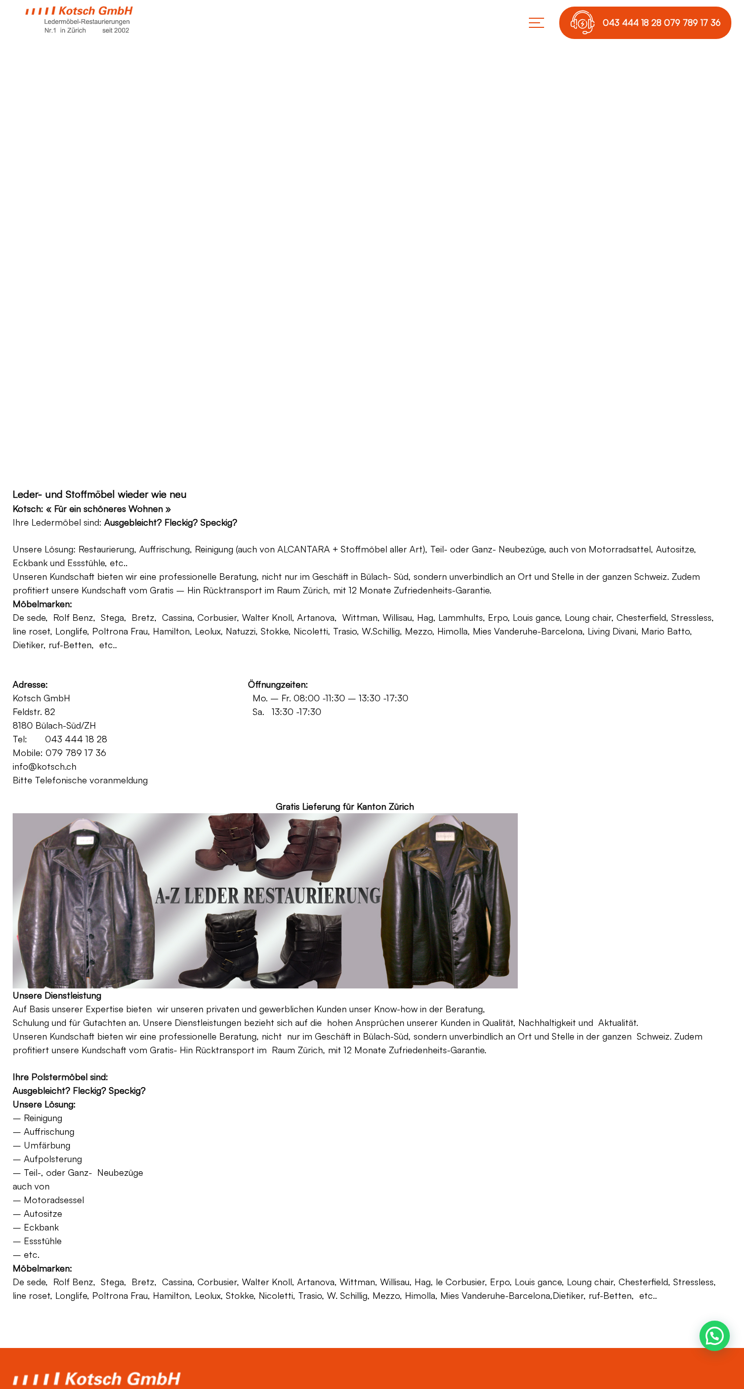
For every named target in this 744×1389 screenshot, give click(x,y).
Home (309, 298)
